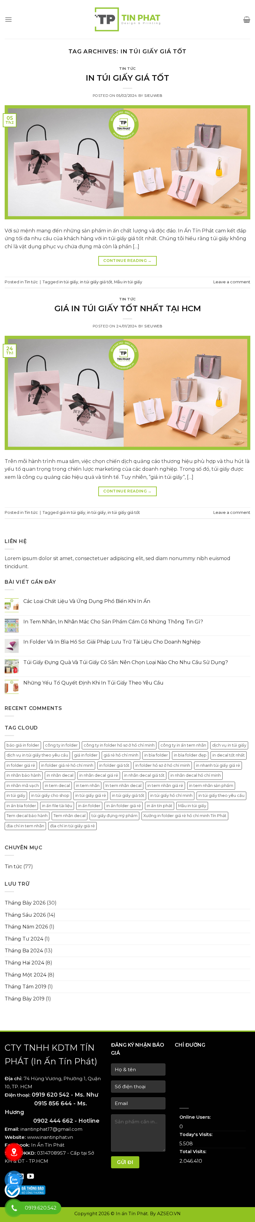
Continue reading (127, 260)
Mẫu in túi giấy (128, 282)
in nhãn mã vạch (23, 785)
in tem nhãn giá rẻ (165, 785)
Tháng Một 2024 (25, 975)
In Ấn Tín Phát (47, 1145)
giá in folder (86, 755)
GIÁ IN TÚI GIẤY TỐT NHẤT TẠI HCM (127, 308)
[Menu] (8, 19)
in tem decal (57, 785)
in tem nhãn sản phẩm (211, 785)
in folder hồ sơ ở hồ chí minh (162, 765)
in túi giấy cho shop (50, 795)
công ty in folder (61, 745)
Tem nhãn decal (69, 815)
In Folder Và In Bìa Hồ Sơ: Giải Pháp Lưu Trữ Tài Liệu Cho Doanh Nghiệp (112, 642)
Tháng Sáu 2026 (25, 915)
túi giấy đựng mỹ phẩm (114, 815)
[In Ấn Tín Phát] (127, 19)
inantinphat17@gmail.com (51, 1129)
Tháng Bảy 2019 (24, 999)
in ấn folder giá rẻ (123, 805)
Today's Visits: (196, 1134)
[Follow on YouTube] (30, 1177)
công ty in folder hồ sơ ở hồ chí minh (119, 745)
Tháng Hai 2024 (24, 963)
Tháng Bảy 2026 (25, 903)
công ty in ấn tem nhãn (183, 745)
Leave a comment (231, 282)
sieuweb (153, 95)
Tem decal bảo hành (27, 815)
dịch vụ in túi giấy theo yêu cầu (37, 755)
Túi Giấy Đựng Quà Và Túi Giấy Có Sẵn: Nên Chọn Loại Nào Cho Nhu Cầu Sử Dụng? (125, 662)
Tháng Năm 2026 (26, 927)
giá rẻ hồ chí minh (121, 755)
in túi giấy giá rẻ (90, 795)
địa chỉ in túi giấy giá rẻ (72, 826)
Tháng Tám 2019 (25, 987)
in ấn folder (89, 805)
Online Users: (195, 1117)
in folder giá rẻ (21, 765)
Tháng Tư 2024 (24, 939)
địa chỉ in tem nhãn (25, 826)
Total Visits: (193, 1151)
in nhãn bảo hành (24, 775)
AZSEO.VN (169, 1213)
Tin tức (127, 68)
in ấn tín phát (159, 805)
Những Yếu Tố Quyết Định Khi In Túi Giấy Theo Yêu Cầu (93, 683)
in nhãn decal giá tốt (144, 775)
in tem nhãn (88, 785)
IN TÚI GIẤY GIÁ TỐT (127, 78)
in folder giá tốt (114, 765)
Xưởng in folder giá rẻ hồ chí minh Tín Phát (184, 815)
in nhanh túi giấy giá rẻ (218, 765)
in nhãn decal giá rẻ (98, 775)
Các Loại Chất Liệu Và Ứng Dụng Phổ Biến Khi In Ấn (86, 601)
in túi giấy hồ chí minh (171, 795)
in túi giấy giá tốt (96, 282)
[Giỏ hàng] (246, 19)
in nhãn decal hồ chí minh (195, 775)
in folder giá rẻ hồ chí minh (67, 765)
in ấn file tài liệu (57, 805)
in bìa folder (156, 755)
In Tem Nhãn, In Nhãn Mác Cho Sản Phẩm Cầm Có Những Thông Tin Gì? (113, 622)
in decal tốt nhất (228, 755)
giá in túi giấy (72, 512)
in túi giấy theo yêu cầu (221, 795)
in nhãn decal (60, 775)
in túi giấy (68, 282)
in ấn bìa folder (21, 805)
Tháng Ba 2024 (24, 951)
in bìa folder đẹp (190, 755)
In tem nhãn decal (123, 785)
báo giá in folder (23, 745)
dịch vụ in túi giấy (229, 745)
